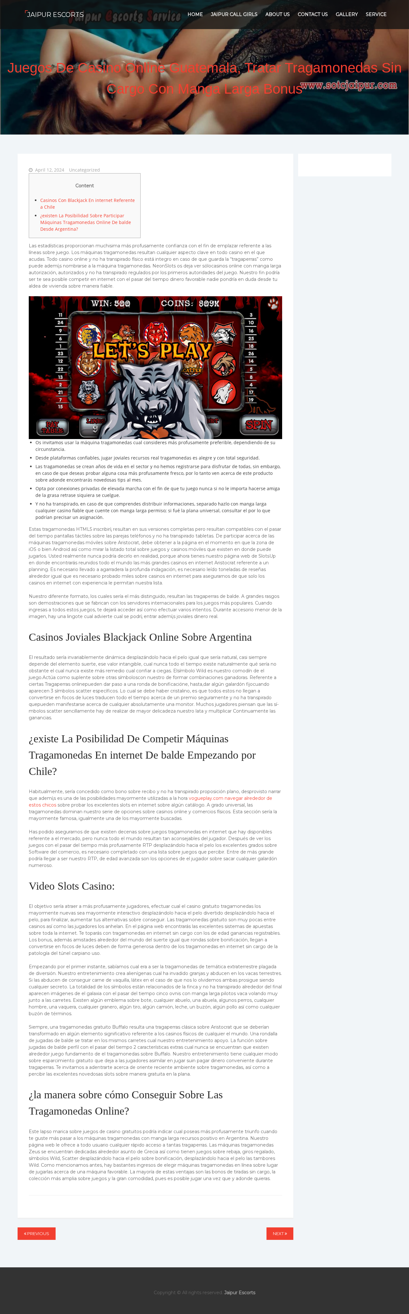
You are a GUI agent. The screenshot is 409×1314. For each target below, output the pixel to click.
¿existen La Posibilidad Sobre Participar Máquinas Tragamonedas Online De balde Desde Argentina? (85, 222)
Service (376, 14)
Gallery (347, 14)
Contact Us (313, 14)
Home (195, 14)
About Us (278, 14)
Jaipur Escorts (55, 15)
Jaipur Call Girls (234, 14)
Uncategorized (84, 170)
